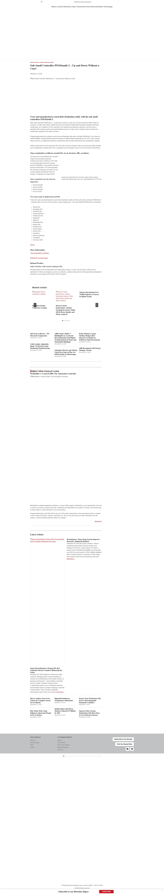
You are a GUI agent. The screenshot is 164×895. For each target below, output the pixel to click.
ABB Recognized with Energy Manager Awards (90, 349)
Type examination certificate (39, 253)
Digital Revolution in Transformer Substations (64, 699)
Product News (34, 62)
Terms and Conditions (63, 745)
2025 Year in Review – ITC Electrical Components (40, 335)
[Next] (96, 305)
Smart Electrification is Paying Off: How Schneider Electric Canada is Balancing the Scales (46, 670)
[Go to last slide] (35, 305)
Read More (98, 521)
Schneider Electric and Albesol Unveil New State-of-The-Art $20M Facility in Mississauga (66, 352)
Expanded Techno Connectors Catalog (39, 306)
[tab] (62, 320)
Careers (32, 747)
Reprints (59, 740)
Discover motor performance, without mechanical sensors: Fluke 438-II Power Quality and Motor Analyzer (65, 309)
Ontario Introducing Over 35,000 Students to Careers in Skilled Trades (89, 294)
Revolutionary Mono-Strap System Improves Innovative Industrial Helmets (83, 540)
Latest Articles (37, 534)
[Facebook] (127, 749)
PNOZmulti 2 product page (39, 258)
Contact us (60, 749)
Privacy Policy (61, 742)
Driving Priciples (34, 742)
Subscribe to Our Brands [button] (123, 739)
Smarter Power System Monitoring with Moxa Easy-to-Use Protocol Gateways (89, 713)
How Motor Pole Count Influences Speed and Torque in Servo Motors (40, 713)
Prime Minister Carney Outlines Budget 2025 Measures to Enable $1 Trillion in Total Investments (89, 337)
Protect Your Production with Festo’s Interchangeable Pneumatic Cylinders (90, 700)
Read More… (60, 692)
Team (31, 745)
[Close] (162, 891)
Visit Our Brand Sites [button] (124, 744)
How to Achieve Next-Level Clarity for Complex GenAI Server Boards (40, 700)
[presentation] (42, 297)
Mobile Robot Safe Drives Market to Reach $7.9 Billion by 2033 (65, 711)
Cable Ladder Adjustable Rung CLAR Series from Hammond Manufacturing (40, 346)
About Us (32, 740)
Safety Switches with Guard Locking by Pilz (46, 266)
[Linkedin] (132, 749)
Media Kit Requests (62, 747)
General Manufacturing (47, 62)
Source (32, 245)
